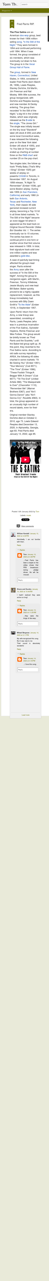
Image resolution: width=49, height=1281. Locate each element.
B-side (29, 120)
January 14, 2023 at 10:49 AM (27, 590)
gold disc (25, 255)
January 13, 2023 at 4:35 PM (28, 534)
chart (30, 155)
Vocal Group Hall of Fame (22, 65)
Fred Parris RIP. (25, 24)
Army (16, 269)
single (16, 123)
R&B (24, 155)
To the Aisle (24, 304)
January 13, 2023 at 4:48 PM (29, 555)
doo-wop (24, 35)
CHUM (22, 176)
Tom (37, 511)
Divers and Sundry (24, 589)
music (28, 515)
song (19, 41)
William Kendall (23, 533)
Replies (22, 550)
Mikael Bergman (23, 632)
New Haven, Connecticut (23, 73)
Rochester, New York (23, 203)
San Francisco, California (24, 193)
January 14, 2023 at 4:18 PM (29, 659)
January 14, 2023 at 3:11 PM (28, 633)
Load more (25, 715)
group (17, 72)
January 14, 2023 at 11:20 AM (29, 611)
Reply (19, 545)
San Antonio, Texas (19, 200)
